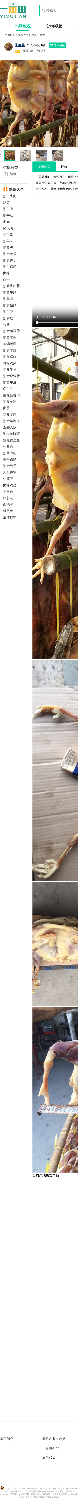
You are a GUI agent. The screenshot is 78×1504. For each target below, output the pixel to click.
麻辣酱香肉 (11, 395)
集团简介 (6, 1439)
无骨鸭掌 (9, 472)
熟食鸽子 (9, 466)
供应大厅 (23, 34)
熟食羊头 (9, 337)
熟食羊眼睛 (11, 433)
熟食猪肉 (9, 356)
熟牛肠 (8, 311)
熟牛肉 (8, 209)
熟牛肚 (8, 215)
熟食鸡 (8, 247)
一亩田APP (50, 1448)
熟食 (42, 34)
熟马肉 (8, 491)
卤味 (6, 273)
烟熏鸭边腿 (11, 440)
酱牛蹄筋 (9, 459)
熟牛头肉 (9, 196)
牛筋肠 (8, 478)
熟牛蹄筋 (9, 266)
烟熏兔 (8, 511)
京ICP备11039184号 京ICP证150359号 (59, 1488)
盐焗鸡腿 (9, 344)
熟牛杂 (8, 234)
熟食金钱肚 (11, 376)
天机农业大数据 (54, 1439)
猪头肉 (8, 228)
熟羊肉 (8, 299)
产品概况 (22, 26)
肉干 (6, 279)
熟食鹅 (8, 318)
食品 (34, 34)
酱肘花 (8, 498)
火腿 (6, 324)
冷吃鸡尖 (9, 363)
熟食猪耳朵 (11, 331)
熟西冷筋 (9, 453)
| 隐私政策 (45, 1494)
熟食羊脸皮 (11, 421)
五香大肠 (9, 427)
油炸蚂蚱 (9, 517)
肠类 (6, 202)
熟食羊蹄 (9, 401)
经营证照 (25, 1494)
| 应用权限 (35, 1494)
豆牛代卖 (49, 1457)
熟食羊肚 (9, 350)
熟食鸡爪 (9, 254)
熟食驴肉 (9, 414)
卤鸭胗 (8, 504)
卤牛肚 (8, 389)
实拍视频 (54, 26)
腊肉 (6, 221)
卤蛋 (6, 408)
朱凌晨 (20, 45)
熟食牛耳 (9, 369)
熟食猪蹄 (9, 305)
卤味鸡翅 (9, 485)
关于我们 (14, 1494)
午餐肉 (8, 446)
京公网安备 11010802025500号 (21, 1488)
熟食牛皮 (9, 382)
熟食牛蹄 (9, 292)
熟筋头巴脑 (11, 286)
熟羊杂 (8, 241)
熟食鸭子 (9, 260)
